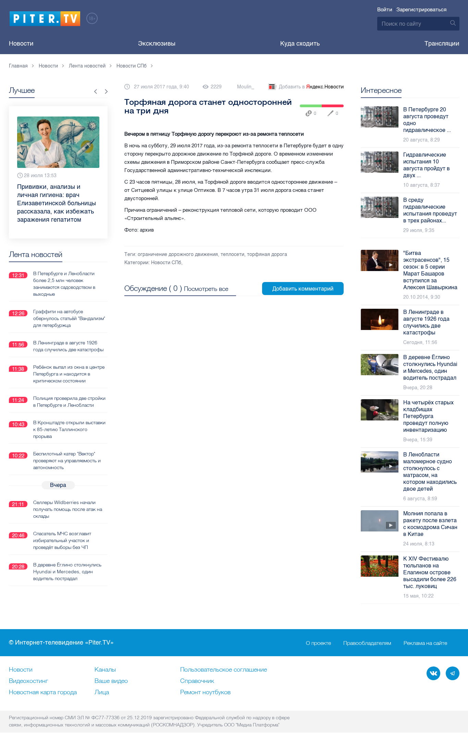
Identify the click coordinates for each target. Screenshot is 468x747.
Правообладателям (367, 643)
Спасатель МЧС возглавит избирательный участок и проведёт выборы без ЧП (62, 540)
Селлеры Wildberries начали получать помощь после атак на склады (67, 509)
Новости (21, 43)
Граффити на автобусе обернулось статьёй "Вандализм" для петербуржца (69, 318)
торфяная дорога (267, 254)
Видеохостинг (28, 681)
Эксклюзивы (156, 43)
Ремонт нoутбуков (205, 692)
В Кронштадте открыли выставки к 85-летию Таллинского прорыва (69, 429)
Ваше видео (111, 681)
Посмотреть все (206, 289)
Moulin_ (245, 87)
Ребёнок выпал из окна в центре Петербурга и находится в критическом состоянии (68, 374)
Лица (102, 692)
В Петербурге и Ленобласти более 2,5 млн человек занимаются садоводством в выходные (64, 283)
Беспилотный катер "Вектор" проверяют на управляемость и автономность (67, 460)
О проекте (318, 643)
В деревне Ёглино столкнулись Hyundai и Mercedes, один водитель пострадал (67, 571)
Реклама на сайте (425, 643)
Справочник (197, 681)
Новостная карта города (43, 692)
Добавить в (311, 87)
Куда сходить (300, 43)
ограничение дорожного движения (178, 254)
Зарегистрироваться (421, 10)
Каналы (105, 669)
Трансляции (441, 43)
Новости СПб (166, 263)
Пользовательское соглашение (223, 669)
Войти (384, 10)
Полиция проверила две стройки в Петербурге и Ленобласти (69, 401)
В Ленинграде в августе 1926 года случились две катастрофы (68, 346)
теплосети (232, 254)
